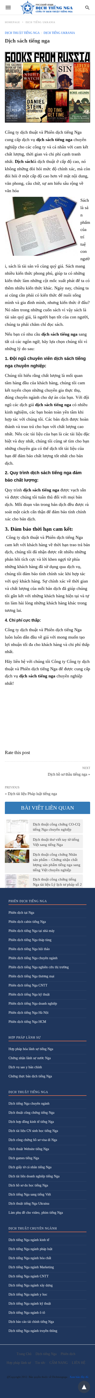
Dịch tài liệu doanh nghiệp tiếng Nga (34, 1176)
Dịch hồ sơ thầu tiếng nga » (69, 773)
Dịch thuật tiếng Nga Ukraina (29, 1203)
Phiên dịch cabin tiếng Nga (27, 922)
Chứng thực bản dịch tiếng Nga (30, 1076)
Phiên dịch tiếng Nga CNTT (28, 985)
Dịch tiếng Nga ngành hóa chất (30, 1258)
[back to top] (84, 1387)
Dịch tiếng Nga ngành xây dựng (31, 1285)
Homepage (12, 22)
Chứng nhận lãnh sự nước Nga (30, 1058)
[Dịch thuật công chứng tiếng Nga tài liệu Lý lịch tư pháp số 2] (17, 881)
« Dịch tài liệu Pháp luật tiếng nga (31, 794)
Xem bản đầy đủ (79, 1376)
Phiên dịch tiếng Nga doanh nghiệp (33, 1003)
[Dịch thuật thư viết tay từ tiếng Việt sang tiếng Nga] (17, 841)
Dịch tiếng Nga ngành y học (28, 1294)
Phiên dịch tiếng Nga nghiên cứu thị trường (39, 967)
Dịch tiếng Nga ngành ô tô (27, 1312)
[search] (87, 7)
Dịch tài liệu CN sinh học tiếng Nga (33, 1131)
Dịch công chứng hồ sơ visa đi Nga (33, 1140)
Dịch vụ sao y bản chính (25, 1067)
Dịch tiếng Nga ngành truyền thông (33, 1331)
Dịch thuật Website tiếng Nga (29, 1149)
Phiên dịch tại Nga (21, 912)
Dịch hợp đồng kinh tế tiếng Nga (31, 1122)
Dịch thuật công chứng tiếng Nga (31, 1112)
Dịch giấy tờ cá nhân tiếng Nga (30, 1167)
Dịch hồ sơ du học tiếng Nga (28, 1185)
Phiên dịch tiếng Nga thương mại (31, 976)
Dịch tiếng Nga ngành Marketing (31, 1267)
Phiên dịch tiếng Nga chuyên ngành (33, 958)
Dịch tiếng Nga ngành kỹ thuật (30, 1303)
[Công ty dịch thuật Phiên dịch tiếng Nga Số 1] (47, 7)
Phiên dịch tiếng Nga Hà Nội (28, 1012)
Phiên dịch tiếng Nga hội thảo (29, 949)
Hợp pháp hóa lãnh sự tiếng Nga (31, 1049)
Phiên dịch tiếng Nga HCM (27, 1022)
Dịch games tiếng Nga (24, 1158)
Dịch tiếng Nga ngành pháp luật (30, 1249)
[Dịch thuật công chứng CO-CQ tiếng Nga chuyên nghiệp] (17, 826)
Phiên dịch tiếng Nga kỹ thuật (29, 994)
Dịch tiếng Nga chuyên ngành (29, 1103)
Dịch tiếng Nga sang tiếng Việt (30, 1194)
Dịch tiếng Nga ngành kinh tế (29, 1240)
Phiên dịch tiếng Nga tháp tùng (30, 940)
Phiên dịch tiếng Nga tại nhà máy (32, 931)
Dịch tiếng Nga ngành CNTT (29, 1276)
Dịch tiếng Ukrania (40, 22)
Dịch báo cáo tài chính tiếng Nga (31, 1322)
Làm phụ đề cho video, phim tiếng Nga (36, 1212)
